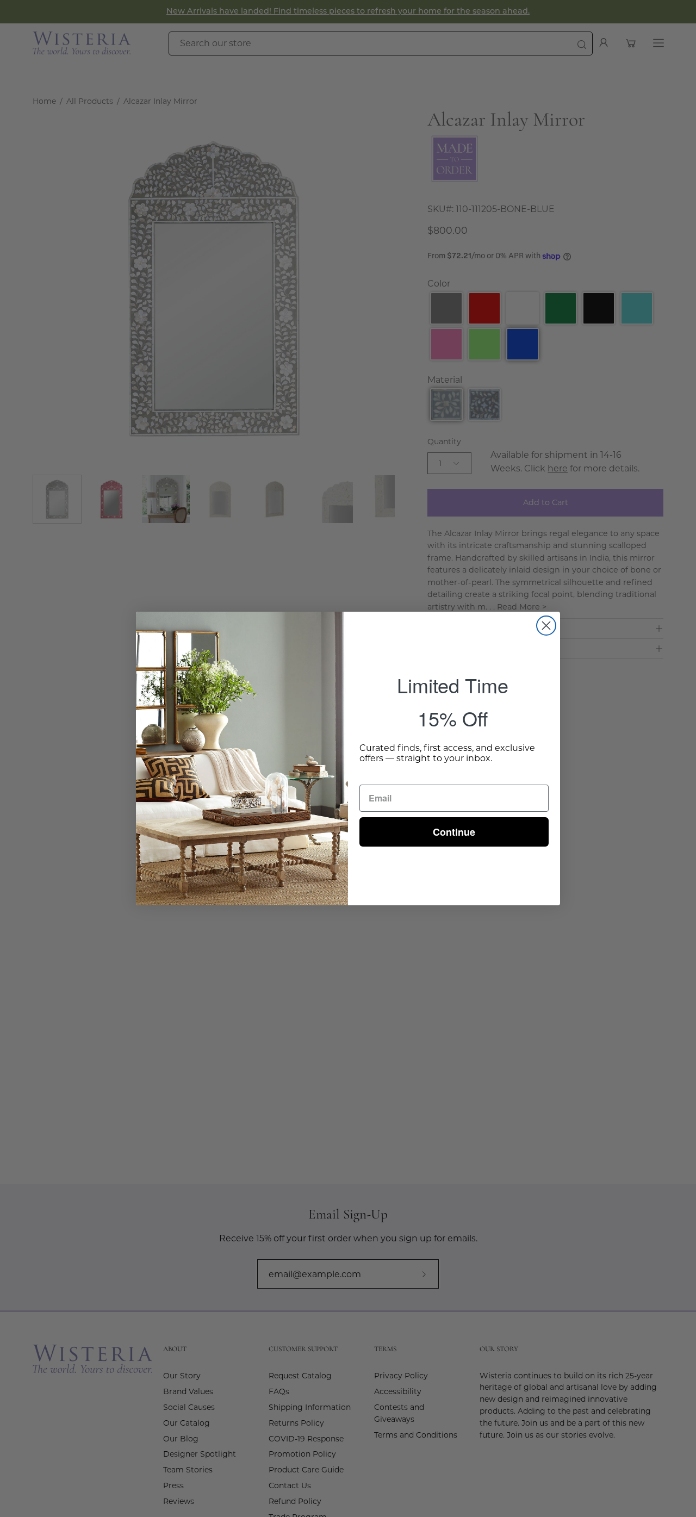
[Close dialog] (546, 625)
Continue (454, 832)
